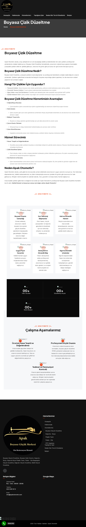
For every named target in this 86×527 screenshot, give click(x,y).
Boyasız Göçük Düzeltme (54, 431)
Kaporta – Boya (50, 434)
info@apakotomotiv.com (14, 494)
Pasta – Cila (49, 440)
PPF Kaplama (50, 443)
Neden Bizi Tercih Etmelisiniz (55, 15)
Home (6, 27)
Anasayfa (7, 15)
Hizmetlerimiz (26, 15)
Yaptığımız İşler (39, 15)
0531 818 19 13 (11, 489)
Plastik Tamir (50, 437)
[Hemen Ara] (4, 523)
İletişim (69, 15)
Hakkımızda (16, 15)
